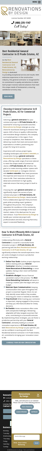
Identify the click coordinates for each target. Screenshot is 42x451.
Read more (8, 96)
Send (36, 443)
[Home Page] (21, 14)
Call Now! (34, 412)
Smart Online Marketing (22, 444)
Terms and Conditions (29, 450)
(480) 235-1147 (22, 22)
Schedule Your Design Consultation (21, 342)
